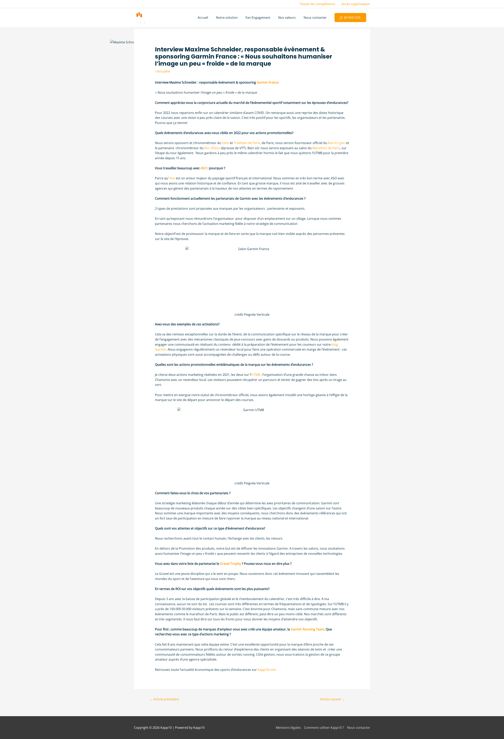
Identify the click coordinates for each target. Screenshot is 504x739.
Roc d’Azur (212, 148)
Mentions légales (288, 727)
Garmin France (268, 82)
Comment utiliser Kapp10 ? (324, 727)
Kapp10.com (267, 669)
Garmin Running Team (307, 629)
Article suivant (332, 699)
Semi (225, 143)
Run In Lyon (336, 143)
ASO (204, 168)
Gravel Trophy (230, 563)
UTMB (255, 374)
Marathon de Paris (326, 148)
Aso (172, 178)
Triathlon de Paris (247, 143)
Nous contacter (358, 727)
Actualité (163, 71)
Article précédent (164, 699)
